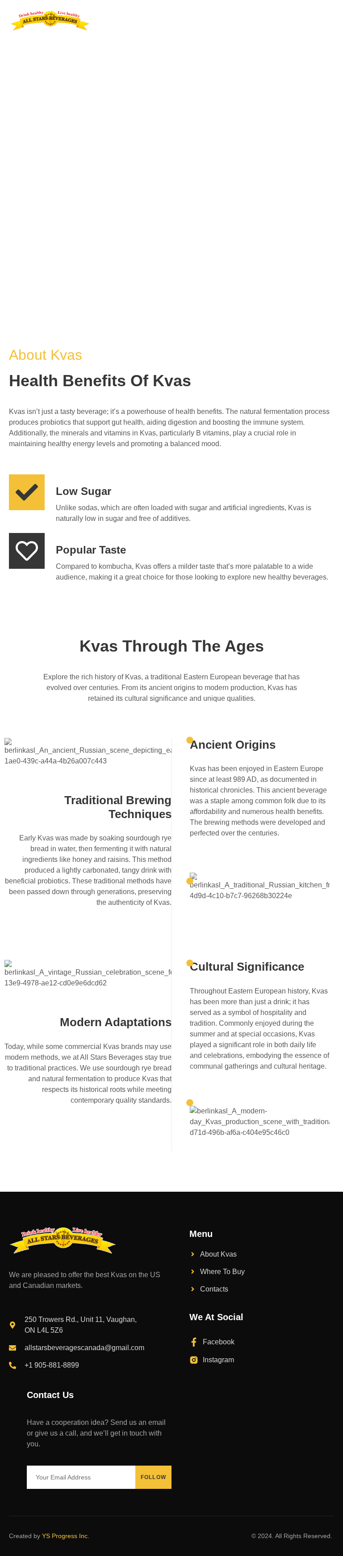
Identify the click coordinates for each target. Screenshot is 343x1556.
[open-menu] (329, 20)
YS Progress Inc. (65, 1535)
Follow (154, 1477)
